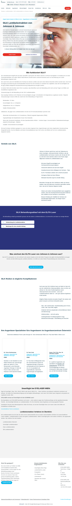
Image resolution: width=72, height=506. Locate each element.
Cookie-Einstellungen (65, 499)
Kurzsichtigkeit (6, 103)
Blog (49, 8)
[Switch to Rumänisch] (31, 4)
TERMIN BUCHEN (6, 482)
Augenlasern (15, 8)
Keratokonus (38, 8)
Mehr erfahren (8, 375)
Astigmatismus (6, 105)
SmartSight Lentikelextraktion (10, 424)
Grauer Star (31, 8)
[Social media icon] (60, 490)
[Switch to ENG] (12, 4)
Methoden (8, 8)
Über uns (45, 8)
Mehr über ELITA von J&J (36, 267)
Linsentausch (38, 476)
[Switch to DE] (8, 4)
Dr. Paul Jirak (30, 352)
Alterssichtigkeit (23, 8)
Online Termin (12, 54)
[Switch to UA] (26, 4)
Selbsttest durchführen (31, 54)
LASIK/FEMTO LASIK (40, 470)
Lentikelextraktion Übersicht (10, 422)
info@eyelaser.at (40, 2)
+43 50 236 (33, 2)
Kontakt (68, 8)
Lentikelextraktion (9, 11)
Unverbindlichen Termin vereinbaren (10, 409)
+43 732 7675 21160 (22, 2)
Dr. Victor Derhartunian (10, 352)
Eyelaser (3, 11)
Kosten (2, 8)
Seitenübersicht (25, 499)
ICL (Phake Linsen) (39, 474)
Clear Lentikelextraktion (9, 427)
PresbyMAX (37, 472)
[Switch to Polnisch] (16, 4)
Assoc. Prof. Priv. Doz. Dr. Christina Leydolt (56, 353)
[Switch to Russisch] (22, 4)
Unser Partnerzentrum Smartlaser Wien (40, 499)
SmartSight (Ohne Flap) (40, 467)
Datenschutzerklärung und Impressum (10, 499)
